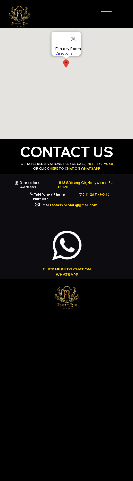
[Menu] (106, 15)
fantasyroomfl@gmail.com (73, 205)
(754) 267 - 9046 (94, 194)
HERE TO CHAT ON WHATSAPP (75, 168)
